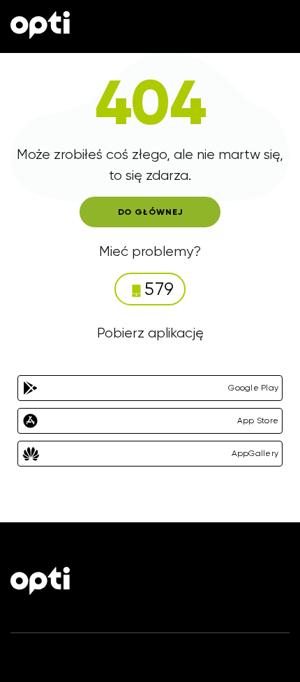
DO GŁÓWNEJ (150, 212)
